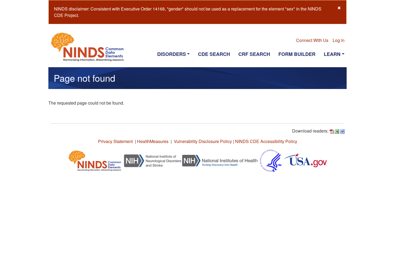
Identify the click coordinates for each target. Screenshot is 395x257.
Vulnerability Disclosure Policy (203, 141)
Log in (338, 40)
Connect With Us (312, 40)
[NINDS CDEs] (95, 160)
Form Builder (296, 54)
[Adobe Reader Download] (331, 131)
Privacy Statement (115, 141)
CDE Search (214, 54)
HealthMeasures (152, 141)
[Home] (90, 47)
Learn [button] (332, 54)
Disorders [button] (171, 54)
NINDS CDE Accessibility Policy (266, 141)
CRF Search (254, 54)
